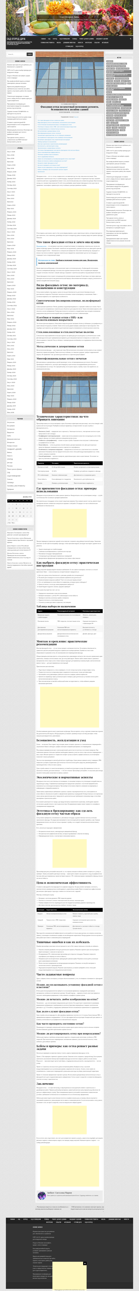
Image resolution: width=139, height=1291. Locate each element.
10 (16, 508)
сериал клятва (125, 125)
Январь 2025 (11, 215)
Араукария (110, 61)
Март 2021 (10, 359)
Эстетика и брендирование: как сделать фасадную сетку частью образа (58, 150)
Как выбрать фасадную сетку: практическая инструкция (54, 139)
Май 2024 (10, 242)
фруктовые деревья (112, 130)
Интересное (88, 43)
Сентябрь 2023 (12, 268)
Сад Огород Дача (69, 16)
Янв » (13, 523)
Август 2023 (11, 272)
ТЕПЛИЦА (74, 39)
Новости (80, 43)
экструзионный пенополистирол (116, 135)
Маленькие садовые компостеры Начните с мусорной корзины (20, 540)
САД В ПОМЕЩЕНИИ (65, 39)
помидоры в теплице (122, 120)
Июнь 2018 (10, 412)
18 (20, 512)
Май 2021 (10, 352)
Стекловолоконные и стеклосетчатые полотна (51, 129)
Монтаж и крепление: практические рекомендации (52, 144)
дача (129, 83)
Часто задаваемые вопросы (46, 156)
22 (9, 516)
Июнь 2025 (10, 198)
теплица (114, 128)
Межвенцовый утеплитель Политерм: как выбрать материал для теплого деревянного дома (19, 132)
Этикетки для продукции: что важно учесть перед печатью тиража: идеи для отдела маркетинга (19, 98)
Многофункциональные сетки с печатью (49, 133)
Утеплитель (110, 79)
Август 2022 (11, 309)
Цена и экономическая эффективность (49, 152)
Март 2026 (10, 168)
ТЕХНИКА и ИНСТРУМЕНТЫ (47, 43)
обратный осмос (126, 108)
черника (122, 130)
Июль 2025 (10, 195)
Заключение (41, 171)
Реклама (10, 466)
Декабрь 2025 (11, 178)
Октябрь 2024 (11, 225)
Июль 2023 (10, 275)
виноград (117, 81)
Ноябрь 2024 (11, 222)
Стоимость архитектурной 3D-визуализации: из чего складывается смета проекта (18, 124)
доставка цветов (112, 86)
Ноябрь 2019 (11, 409)
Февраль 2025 (11, 212)
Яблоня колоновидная (121, 79)
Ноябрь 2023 (11, 262)
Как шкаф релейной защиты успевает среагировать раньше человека (42, 1251)
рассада (9, 462)
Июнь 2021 (10, 349)
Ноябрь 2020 (11, 372)
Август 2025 (11, 192)
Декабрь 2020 (11, 369)
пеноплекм (110, 115)
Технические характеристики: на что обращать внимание (54, 135)
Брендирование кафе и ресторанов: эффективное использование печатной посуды (118, 241)
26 (23, 516)
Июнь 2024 (10, 238)
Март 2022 (10, 319)
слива (108, 128)
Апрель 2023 (11, 285)
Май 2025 (10, 202)
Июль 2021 (10, 345)
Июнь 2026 (10, 158)
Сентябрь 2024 (12, 228)
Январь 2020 (11, 402)
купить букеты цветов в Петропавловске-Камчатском (115, 105)
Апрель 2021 (11, 355)
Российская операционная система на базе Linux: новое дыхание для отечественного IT (19, 548)
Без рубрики (11, 426)
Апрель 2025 (11, 205)
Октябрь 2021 (11, 335)
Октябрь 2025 (11, 185)
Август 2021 (11, 342)
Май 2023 (10, 282)
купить (109, 102)
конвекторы (122, 99)
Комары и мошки (12, 446)
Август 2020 (11, 382)
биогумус (109, 81)
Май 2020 (10, 389)
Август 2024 (11, 232)
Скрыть (76, 117)
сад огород (114, 123)
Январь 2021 (11, 365)
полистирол (110, 120)
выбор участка (125, 81)
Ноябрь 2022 (11, 302)
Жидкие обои (110, 69)
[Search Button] (130, 39)
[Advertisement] (69, 1276)
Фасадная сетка (41, 246)
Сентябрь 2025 (12, 188)
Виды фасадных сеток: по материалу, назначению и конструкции (56, 122)
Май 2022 (10, 315)
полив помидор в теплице (114, 118)
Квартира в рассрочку (122, 69)
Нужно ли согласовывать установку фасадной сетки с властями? (56, 159)
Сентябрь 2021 (11, 339)
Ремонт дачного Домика (86, 39)
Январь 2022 (11, 325)
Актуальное (105, 43)
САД (49, 39)
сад (108, 123)
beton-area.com (79, 1290)
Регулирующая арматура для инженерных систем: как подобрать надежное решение (117, 233)
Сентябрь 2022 (12, 305)
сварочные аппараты (113, 125)
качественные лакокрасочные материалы (118, 95)
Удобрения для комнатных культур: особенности (117, 75)
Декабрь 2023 (11, 259)
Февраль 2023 (11, 292)
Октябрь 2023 (11, 265)
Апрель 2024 (11, 245)
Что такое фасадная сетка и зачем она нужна (51, 120)
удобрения (122, 128)
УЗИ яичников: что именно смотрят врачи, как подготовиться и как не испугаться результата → (87, 1209)
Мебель (59, 43)
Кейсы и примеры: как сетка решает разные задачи (53, 169)
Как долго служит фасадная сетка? (48, 163)
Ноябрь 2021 (11, 332)
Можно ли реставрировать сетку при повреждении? (53, 167)
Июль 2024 (10, 235)
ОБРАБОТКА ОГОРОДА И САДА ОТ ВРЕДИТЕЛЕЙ (115, 71)
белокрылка (11, 429)
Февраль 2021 (11, 362)
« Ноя (9, 523)
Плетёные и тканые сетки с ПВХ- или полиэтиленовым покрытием (57, 127)
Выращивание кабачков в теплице (116, 64)
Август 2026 (11, 151)
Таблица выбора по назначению (47, 142)
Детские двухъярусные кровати (116, 66)
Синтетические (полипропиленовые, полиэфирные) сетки (55, 124)
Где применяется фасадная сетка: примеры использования (55, 137)
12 (23, 508)
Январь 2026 (11, 175)
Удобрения (10, 489)
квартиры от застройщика (115, 97)
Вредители (10, 432)
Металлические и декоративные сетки (49, 131)
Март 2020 (10, 396)
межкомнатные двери (113, 108)
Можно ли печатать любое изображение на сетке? (52, 161)
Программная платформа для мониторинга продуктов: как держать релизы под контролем (18, 106)
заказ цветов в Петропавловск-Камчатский (116, 89)
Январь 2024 (11, 255)
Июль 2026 (10, 155)
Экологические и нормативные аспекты (49, 148)
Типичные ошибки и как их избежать (48, 154)
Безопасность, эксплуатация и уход (48, 146)
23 (13, 516)
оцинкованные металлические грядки (118, 113)
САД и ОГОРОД (79, 46)
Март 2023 (10, 289)
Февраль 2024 (11, 252)
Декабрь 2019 (11, 406)
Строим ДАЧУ (69, 46)
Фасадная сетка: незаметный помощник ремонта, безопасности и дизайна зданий (69, 108)
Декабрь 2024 (11, 218)
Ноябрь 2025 (11, 182)
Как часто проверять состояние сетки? (49, 165)
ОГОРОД (55, 39)
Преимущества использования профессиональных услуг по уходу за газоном (18, 558)
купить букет (116, 102)
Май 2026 (10, 162)
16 (13, 512)
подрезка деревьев (120, 115)
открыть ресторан (124, 111)
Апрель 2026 (11, 165)
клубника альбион (112, 99)
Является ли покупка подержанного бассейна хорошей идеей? (20, 565)
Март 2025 (10, 208)
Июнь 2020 (10, 386)
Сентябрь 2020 (12, 379)
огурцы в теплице (112, 111)
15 (9, 512)
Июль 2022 (10, 312)
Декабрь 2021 (11, 329)
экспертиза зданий (112, 133)
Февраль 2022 (11, 322)
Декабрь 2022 (11, 299)
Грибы (9, 436)
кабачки (109, 92)
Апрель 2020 (11, 392)
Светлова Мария (65, 112)
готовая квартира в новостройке (116, 83)
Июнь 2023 (10, 279)
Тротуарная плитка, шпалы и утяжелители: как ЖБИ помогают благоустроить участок (17, 140)
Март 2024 (10, 248)
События (97, 43)
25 (20, 516)
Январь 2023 (11, 295)
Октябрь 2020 (11, 376)
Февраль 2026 (11, 172)
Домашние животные (69, 43)
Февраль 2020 (11, 399)
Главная (43, 39)
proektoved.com (68, 1290)
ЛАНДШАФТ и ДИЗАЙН (102, 39)
